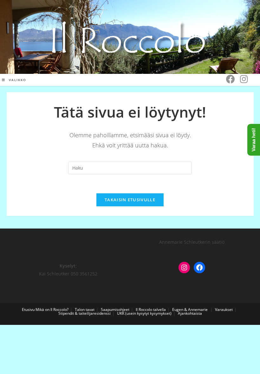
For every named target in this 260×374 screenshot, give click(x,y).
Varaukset (224, 309)
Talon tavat (84, 309)
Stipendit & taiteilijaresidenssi (84, 313)
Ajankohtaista (190, 313)
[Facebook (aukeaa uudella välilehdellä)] (230, 79)
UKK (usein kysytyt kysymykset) (144, 313)
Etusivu (28, 309)
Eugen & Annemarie (190, 309)
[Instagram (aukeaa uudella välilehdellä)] (243, 79)
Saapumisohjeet (115, 309)
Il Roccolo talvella (151, 309)
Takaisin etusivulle (130, 200)
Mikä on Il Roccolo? (52, 309)
